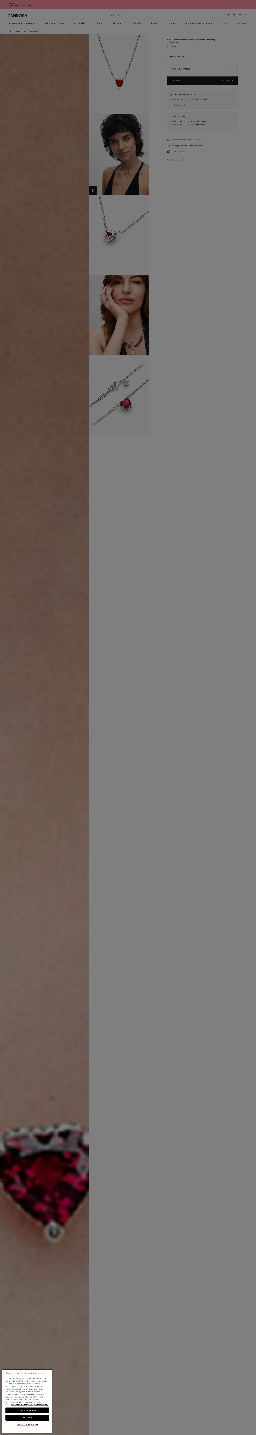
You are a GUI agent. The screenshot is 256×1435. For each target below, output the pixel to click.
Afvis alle (27, 1418)
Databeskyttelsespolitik (22, 1405)
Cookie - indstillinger (27, 1425)
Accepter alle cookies (27, 1410)
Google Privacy (41, 1405)
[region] (27, 1401)
